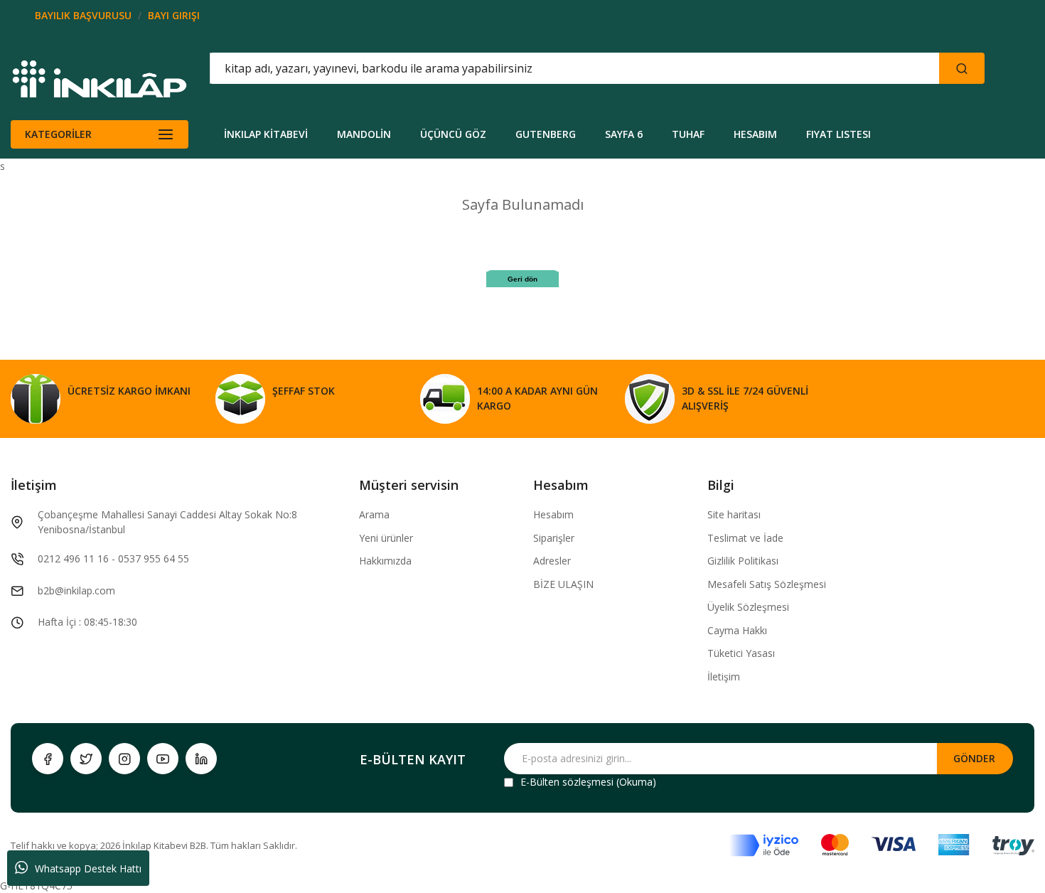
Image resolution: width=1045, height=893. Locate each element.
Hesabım (553, 514)
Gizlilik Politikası (742, 560)
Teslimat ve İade (745, 538)
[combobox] (510, 68)
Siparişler (553, 538)
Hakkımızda (385, 560)
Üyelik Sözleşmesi (748, 607)
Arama (374, 514)
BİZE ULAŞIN (563, 584)
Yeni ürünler (386, 538)
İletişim (723, 676)
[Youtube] (162, 758)
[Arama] (962, 68)
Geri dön (522, 279)
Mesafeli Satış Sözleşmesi (766, 584)
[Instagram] (124, 758)
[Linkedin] (201, 758)
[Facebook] (47, 758)
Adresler (552, 560)
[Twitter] (86, 758)
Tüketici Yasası (741, 653)
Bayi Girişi (174, 15)
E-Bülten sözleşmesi (566, 781)
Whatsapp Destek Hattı (88, 868)
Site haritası (734, 514)
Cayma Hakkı (737, 630)
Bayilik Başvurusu (83, 15)
